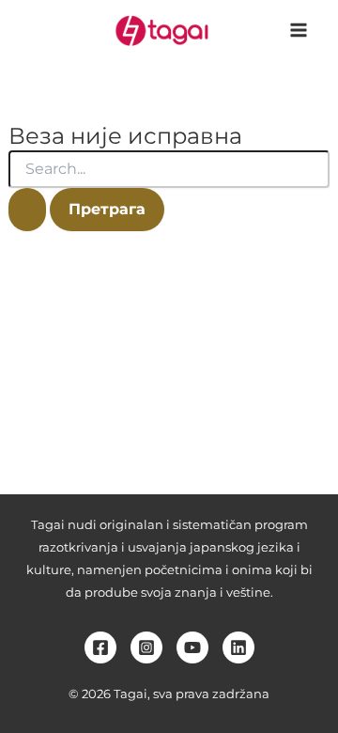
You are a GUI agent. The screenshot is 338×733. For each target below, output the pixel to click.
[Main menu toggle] (298, 30)
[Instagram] (146, 647)
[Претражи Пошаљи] (27, 209)
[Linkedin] (238, 647)
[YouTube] (192, 647)
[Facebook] (100, 647)
